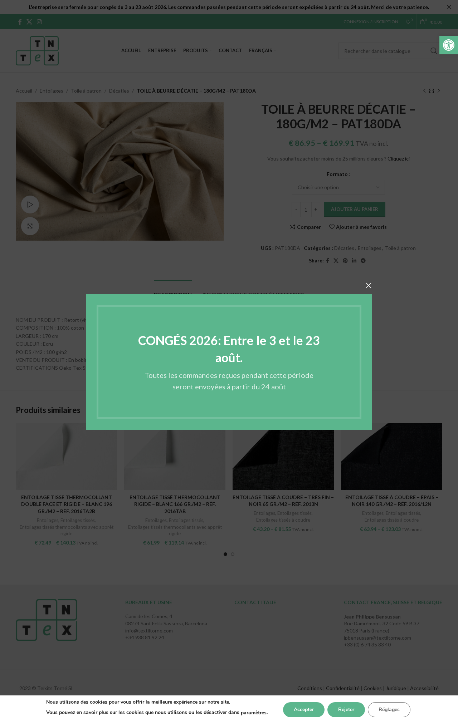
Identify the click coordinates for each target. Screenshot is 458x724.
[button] (448, 45)
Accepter (304, 709)
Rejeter (346, 709)
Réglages (389, 709)
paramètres (254, 712)
